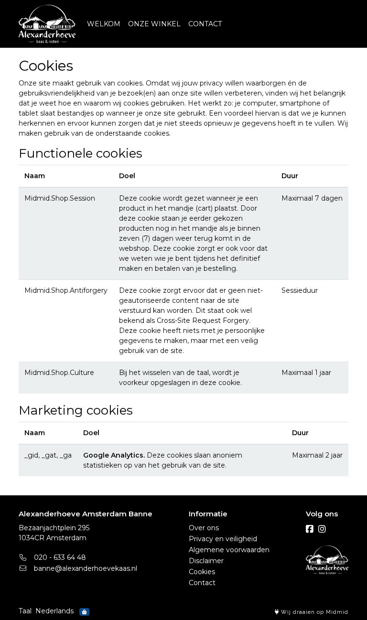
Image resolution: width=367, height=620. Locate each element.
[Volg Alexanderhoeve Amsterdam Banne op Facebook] (309, 529)
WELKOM (103, 24)
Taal (25, 611)
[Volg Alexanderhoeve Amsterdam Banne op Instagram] (322, 529)
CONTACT (205, 24)
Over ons (204, 528)
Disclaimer (206, 560)
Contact (202, 582)
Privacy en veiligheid (223, 538)
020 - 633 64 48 (59, 557)
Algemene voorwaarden (229, 549)
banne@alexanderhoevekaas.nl (84, 568)
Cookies (202, 571)
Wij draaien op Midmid (313, 612)
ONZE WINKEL (154, 24)
